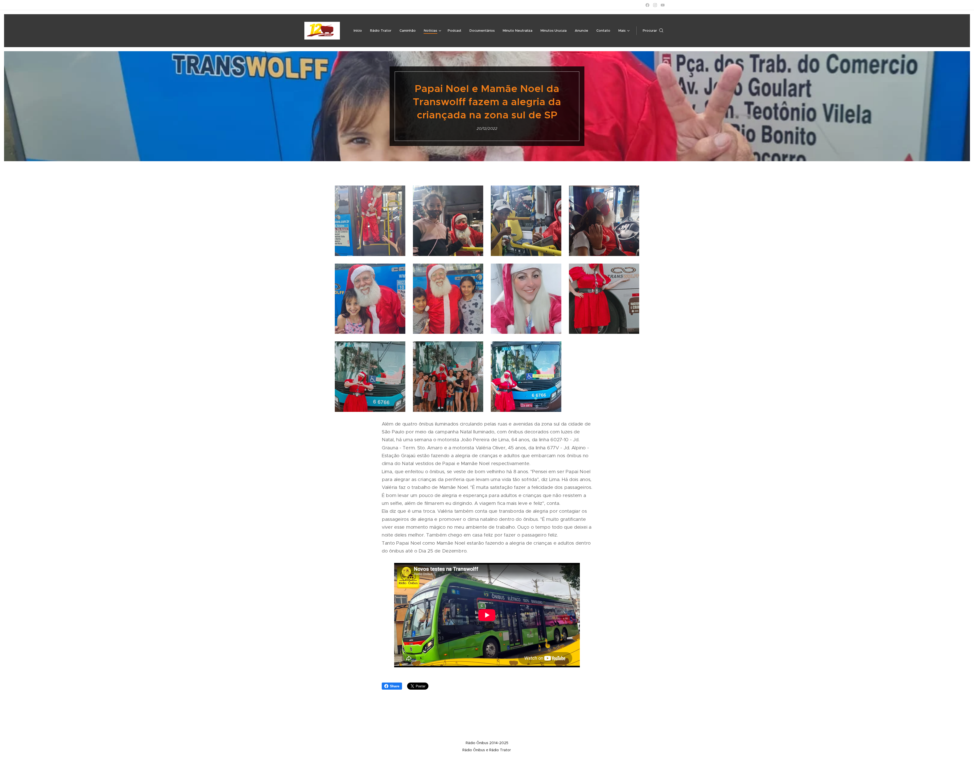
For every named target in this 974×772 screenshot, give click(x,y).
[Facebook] (647, 5)
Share (394, 686)
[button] (653, 30)
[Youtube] (662, 5)
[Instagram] (655, 5)
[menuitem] (359, 30)
